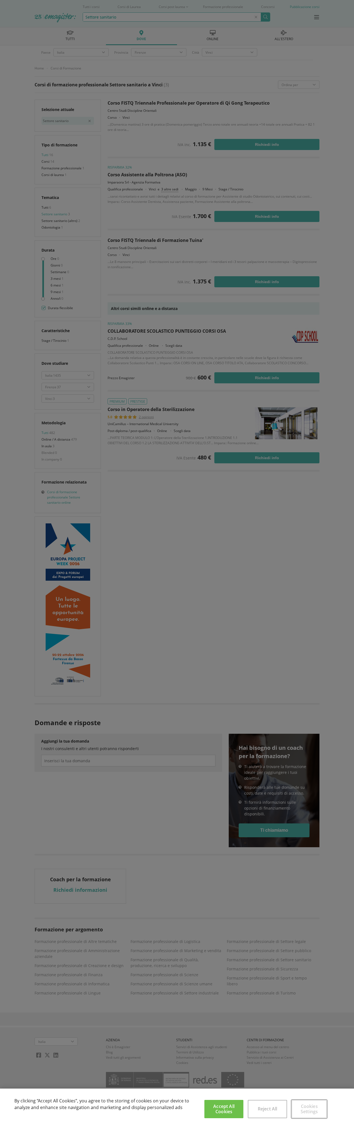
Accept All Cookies (224, 1109)
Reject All (267, 1109)
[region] (177, 1106)
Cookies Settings (309, 1109)
